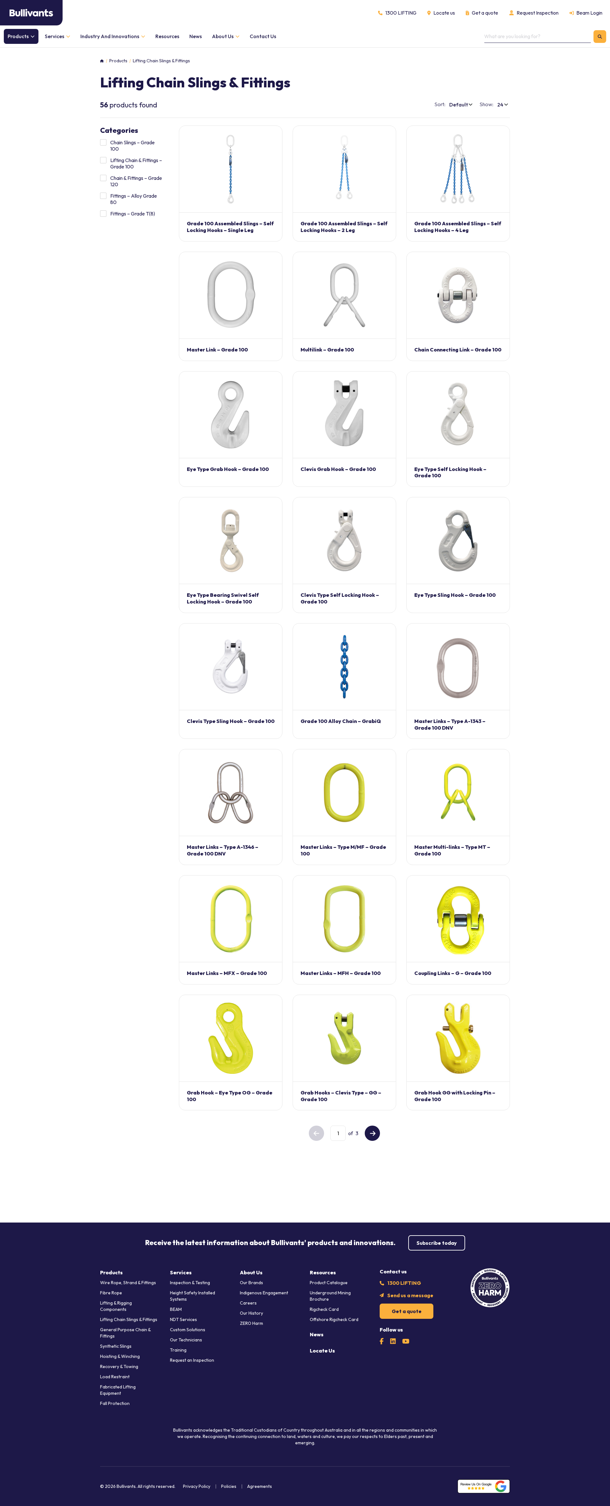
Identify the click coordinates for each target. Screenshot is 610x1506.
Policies (228, 1486)
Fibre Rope (111, 1293)
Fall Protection (115, 1403)
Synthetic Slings (116, 1346)
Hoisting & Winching (120, 1356)
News (316, 1334)
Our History (251, 1313)
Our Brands (251, 1282)
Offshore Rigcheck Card (334, 1319)
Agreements (259, 1486)
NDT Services (183, 1319)
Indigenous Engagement (264, 1293)
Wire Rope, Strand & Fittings (128, 1282)
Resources (323, 1272)
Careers (248, 1303)
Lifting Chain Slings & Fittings (128, 1319)
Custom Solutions (187, 1329)
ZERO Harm (251, 1323)
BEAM (176, 1309)
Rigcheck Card (324, 1309)
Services (181, 1272)
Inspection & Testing (190, 1282)
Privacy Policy (196, 1486)
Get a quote (407, 1311)
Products (118, 61)
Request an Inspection (192, 1360)
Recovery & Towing (119, 1366)
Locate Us (322, 1350)
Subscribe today (437, 1243)
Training (178, 1350)
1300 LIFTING (404, 1283)
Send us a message (410, 1295)
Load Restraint (115, 1377)
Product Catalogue (329, 1282)
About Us (251, 1272)
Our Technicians (186, 1340)
